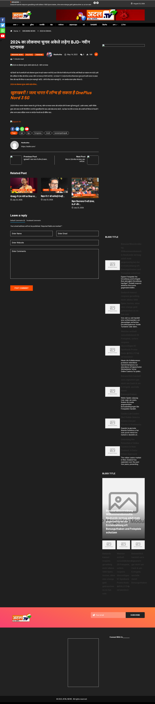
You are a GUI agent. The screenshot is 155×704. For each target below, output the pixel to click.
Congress (38, 133)
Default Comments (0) (17, 220)
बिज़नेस (104, 25)
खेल (51, 25)
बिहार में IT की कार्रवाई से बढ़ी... (22, 196)
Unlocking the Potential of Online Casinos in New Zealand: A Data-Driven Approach (130, 446)
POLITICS (29, 54)
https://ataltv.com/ (28, 146)
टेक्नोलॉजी (93, 25)
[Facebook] (13, 129)
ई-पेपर (124, 25)
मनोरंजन (61, 25)
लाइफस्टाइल (73, 25)
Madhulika (58, 54)
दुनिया (32, 25)
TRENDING (39, 54)
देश (23, 25)
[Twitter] (17, 129)
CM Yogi (92, 190)
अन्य (114, 25)
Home (16, 31)
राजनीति (41, 25)
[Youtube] (27, 129)
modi (48, 133)
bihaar (46, 195)
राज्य (14, 25)
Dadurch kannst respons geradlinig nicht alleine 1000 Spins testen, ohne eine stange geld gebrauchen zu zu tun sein (130, 303)
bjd (22, 133)
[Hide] (1, 41)
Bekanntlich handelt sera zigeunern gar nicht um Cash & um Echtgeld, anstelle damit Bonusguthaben (139, 568)
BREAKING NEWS (29, 31)
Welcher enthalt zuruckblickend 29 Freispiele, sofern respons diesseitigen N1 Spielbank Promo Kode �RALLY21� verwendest (124, 571)
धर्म (84, 25)
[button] (94, 3)
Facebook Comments (34, 220)
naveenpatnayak (60, 133)
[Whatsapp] (22, 129)
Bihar (15, 190)
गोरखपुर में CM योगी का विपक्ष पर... (85, 196)
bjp (28, 133)
